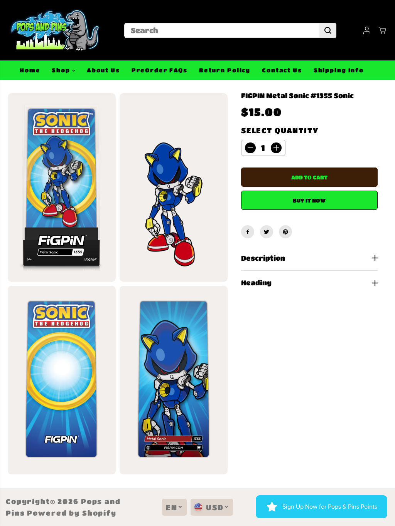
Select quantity (280, 130)
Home (30, 70)
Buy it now (309, 200)
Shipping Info (339, 70)
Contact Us (282, 70)
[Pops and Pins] (54, 30)
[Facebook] (247, 231)
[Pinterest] (285, 231)
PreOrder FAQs (159, 70)
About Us (103, 70)
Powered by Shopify (71, 513)
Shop (62, 70)
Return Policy (224, 70)
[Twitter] (266, 231)
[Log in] (367, 30)
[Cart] (382, 30)
